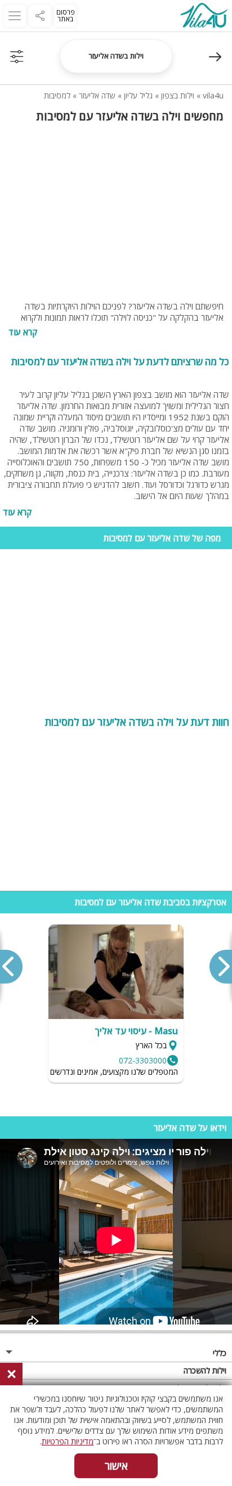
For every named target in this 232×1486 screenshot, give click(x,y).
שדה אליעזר (97, 95)
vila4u (213, 95)
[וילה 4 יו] (204, 16)
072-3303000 (143, 1060)
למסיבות (57, 95)
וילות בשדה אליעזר (116, 56)
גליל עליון (138, 95)
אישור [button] (116, 1465)
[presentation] (220, 966)
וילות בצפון (177, 95)
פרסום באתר (65, 15)
